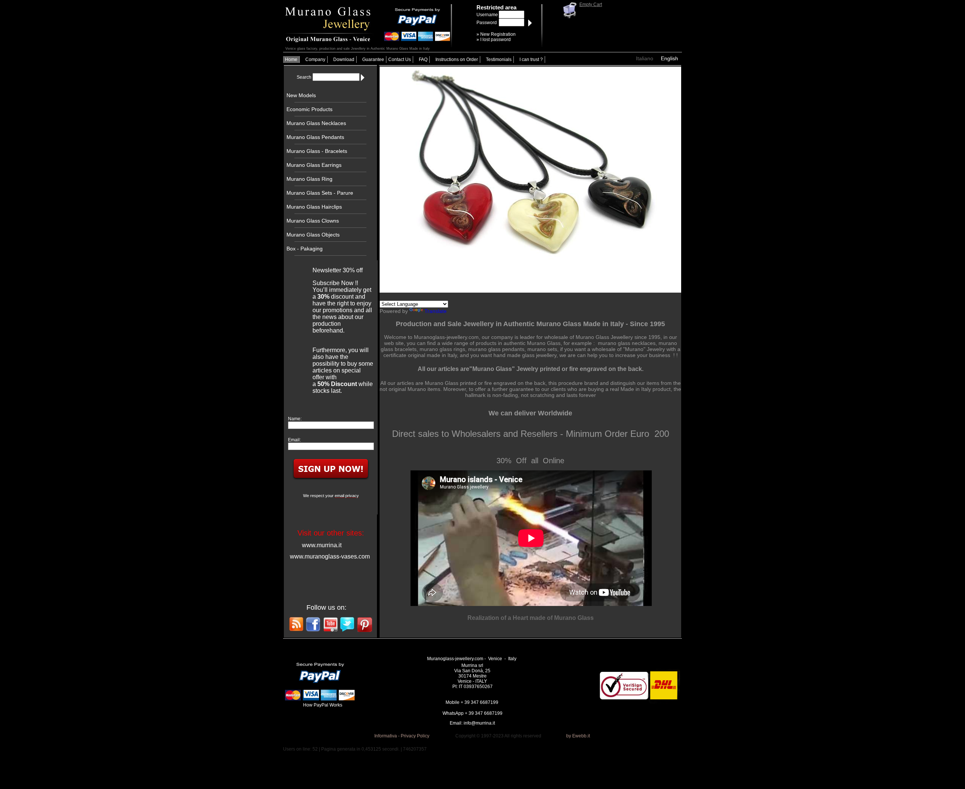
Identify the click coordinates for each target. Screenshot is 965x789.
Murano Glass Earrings (314, 165)
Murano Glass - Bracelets (316, 151)
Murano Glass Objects (313, 235)
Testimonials (499, 59)
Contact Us (399, 59)
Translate (435, 311)
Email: (294, 440)
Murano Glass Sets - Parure (319, 193)
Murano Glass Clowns (312, 221)
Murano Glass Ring (309, 179)
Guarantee (373, 59)
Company (315, 59)
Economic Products (309, 109)
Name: (295, 418)
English (669, 58)
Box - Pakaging (304, 249)
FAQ (423, 59)
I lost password (495, 39)
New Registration (498, 34)
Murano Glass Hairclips (314, 207)
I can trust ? (531, 59)
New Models (301, 95)
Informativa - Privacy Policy (401, 736)
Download (343, 59)
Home (291, 59)
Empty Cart (590, 4)
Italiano (644, 58)
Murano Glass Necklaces (316, 123)
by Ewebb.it (578, 736)
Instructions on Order (456, 59)
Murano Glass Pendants (315, 137)
